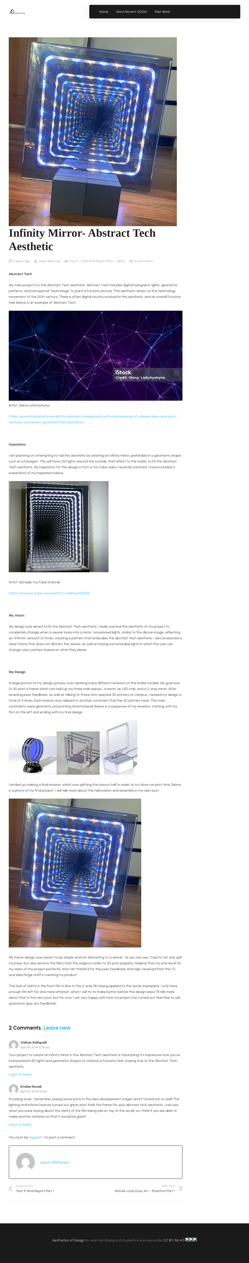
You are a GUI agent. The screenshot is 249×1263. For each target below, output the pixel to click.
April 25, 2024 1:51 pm (33, 1091)
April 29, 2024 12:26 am (35, 1047)
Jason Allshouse (49, 261)
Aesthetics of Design (68, 1240)
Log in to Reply (20, 1074)
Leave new (57, 1027)
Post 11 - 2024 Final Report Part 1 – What (97, 261)
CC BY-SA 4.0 (174, 1240)
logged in (36, 1137)
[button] (172, 12)
